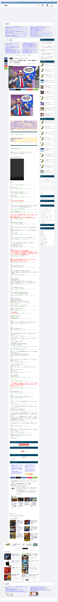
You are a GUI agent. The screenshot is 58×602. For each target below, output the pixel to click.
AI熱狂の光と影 (47, 209)
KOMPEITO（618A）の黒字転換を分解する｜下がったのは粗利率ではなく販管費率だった (47, 43)
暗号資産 (47, 216)
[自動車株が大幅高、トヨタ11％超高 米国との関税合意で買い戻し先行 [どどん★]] (42, 87)
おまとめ (42, 235)
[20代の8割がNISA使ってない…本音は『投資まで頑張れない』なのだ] (42, 172)
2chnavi (42, 231)
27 (47, 190)
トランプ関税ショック (22, 58)
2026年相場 (48, 211)
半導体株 (43, 213)
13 (47, 186)
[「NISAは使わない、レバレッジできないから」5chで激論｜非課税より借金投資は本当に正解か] (42, 144)
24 (41, 190)
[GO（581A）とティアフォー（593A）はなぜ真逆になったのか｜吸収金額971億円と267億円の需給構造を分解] (42, 70)
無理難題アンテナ (43, 244)
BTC (51, 209)
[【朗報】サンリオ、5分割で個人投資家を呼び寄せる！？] (42, 114)
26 (45, 190)
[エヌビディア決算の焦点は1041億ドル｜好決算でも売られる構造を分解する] (42, 122)
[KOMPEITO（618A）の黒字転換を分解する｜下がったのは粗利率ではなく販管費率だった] (42, 64)
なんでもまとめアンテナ (45, 239)
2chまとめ (11, 58)
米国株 (43, 220)
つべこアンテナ (43, 238)
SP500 (51, 216)
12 (45, 186)
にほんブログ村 (12, 459)
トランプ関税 (16, 58)
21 (49, 188)
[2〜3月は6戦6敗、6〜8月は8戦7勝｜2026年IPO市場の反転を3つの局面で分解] (42, 161)
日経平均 (43, 216)
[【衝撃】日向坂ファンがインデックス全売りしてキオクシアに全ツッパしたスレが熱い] (42, 75)
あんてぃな (42, 234)
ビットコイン (47, 220)
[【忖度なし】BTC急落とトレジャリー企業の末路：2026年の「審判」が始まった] (42, 92)
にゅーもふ (42, 240)
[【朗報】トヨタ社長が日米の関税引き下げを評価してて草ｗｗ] (42, 109)
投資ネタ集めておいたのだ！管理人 (34, 63)
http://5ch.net (13, 141)
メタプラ (47, 213)
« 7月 (41, 193)
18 (43, 188)
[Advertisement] (29, 14)
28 (49, 190)
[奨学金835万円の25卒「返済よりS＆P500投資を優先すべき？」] (42, 81)
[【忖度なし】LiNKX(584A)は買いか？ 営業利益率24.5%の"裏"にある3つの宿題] (42, 98)
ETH (47, 218)
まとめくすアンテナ (44, 243)
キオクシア (43, 218)
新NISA (52, 220)
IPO (50, 218)
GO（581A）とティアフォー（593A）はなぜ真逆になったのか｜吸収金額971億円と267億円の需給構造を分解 (47, 57)
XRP (42, 209)
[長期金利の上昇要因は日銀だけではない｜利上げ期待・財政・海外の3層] (42, 155)
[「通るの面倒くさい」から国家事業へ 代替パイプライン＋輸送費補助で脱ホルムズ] (42, 166)
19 (45, 188)
